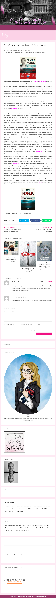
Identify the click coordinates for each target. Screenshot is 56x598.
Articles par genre (9, 502)
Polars (29, 213)
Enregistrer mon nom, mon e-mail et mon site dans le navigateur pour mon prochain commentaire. (27, 330)
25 (7, 557)
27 (21, 557)
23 (41, 554)
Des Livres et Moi (10, 27)
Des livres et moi (18, 52)
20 (21, 554)
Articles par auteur (9, 521)
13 (21, 552)
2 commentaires (40, 52)
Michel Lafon (24, 213)
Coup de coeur (12, 213)
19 (14, 554)
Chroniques (9, 52)
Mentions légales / (30, 596)
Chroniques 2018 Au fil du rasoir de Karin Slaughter (28, 269)
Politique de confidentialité (40, 596)
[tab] (9, 502)
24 (48, 554)
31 (48, 557)
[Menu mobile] (52, 27)
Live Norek (18, 213)
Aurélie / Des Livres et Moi (13, 50)
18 (7, 554)
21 (28, 554)
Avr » (7, 560)
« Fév (5, 560)
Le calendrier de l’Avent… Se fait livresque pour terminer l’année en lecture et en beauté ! (44, 265)
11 (7, 552)
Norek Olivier (28, 52)
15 (35, 552)
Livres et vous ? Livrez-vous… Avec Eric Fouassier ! (11, 258)
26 (14, 557)
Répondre (49, 281)
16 (41, 552)
